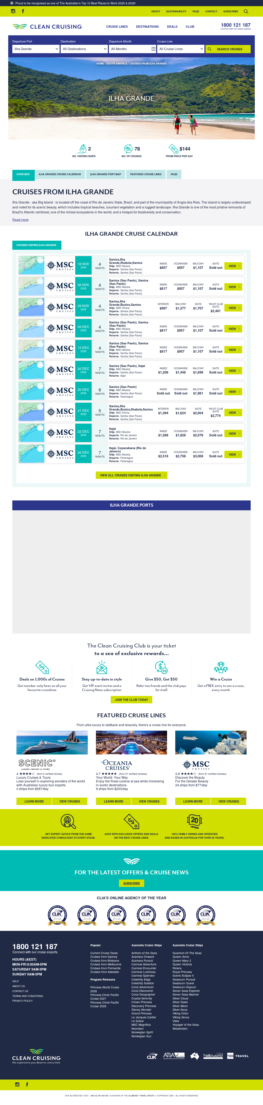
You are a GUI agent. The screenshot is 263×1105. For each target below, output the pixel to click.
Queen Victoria (182, 964)
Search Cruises (229, 49)
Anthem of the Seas (144, 953)
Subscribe (230, 11)
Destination (68, 41)
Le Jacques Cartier (144, 1017)
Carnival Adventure (144, 964)
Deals (172, 26)
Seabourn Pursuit (184, 979)
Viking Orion (180, 1013)
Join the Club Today (131, 700)
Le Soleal (138, 1021)
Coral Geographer (143, 994)
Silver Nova (180, 1009)
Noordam (137, 1028)
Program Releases (102, 979)
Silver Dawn (180, 1002)
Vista (176, 1021)
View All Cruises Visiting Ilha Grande (130, 475)
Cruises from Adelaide (104, 972)
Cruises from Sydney (103, 956)
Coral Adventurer (143, 987)
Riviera (177, 968)
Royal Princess (182, 972)
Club (190, 26)
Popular (95, 945)
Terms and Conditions (27, 996)
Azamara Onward (143, 956)
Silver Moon (180, 1006)
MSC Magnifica (141, 1024)
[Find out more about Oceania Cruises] (116, 765)
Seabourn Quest (183, 983)
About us (18, 986)
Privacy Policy (22, 1000)
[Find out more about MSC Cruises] (195, 765)
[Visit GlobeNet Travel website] (194, 1056)
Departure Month (120, 41)
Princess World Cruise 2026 (104, 989)
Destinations (147, 26)
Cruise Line (164, 41)
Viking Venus (181, 1017)
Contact (211, 11)
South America (116, 63)
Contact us (20, 991)
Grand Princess (142, 1013)
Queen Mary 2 (182, 960)
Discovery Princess (144, 1006)
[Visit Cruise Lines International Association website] (152, 1056)
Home (100, 63)
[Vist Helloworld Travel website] (213, 1056)
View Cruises (69, 801)
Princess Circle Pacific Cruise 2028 (104, 1004)
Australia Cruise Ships (147, 945)
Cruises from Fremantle (105, 968)
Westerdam (180, 1028)
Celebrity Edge (141, 979)
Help (15, 981)
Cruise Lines (117, 26)
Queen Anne (181, 956)
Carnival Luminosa (144, 972)
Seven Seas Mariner (186, 994)
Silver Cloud (180, 998)
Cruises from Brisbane (104, 960)
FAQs (196, 11)
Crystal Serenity (142, 998)
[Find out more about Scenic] (37, 765)
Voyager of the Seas (186, 1024)
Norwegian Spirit (142, 1032)
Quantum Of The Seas (187, 953)
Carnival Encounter (144, 968)
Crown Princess (142, 1002)
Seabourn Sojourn (184, 987)
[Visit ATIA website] (174, 1056)
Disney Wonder (141, 1009)
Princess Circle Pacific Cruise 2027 (104, 996)
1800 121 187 (235, 25)
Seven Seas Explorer (186, 991)
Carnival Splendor (143, 975)
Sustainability (176, 11)
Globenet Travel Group (141, 1095)
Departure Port (22, 41)
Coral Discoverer (142, 991)
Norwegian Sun (141, 1036)
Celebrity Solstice (143, 983)
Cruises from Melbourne (105, 964)
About (155, 11)
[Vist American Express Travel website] (238, 1056)
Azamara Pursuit (142, 960)
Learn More (34, 801)
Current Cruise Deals (104, 953)
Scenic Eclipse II (183, 975)
